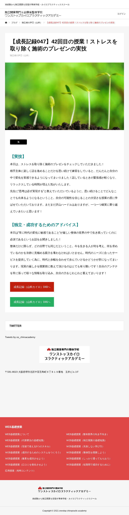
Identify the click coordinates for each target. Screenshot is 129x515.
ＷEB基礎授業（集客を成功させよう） (25, 458)
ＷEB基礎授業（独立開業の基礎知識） (86, 440)
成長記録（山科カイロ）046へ (32, 302)
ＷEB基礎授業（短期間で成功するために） (89, 464)
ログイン (122, 14)
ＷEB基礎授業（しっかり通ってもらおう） (89, 458)
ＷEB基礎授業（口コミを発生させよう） (26, 464)
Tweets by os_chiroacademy (20, 337)
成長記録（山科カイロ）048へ (32, 286)
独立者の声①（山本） (20, 55)
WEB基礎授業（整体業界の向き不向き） (87, 434)
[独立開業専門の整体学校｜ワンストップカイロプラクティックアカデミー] (33, 14)
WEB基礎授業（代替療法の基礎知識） (25, 440)
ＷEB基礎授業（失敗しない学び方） (85, 446)
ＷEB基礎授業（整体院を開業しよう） (86, 452)
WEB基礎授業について (17, 434)
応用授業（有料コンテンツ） (20, 470)
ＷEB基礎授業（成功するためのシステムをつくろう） (33, 452)
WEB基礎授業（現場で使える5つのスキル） (28, 446)
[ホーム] (6, 22)
